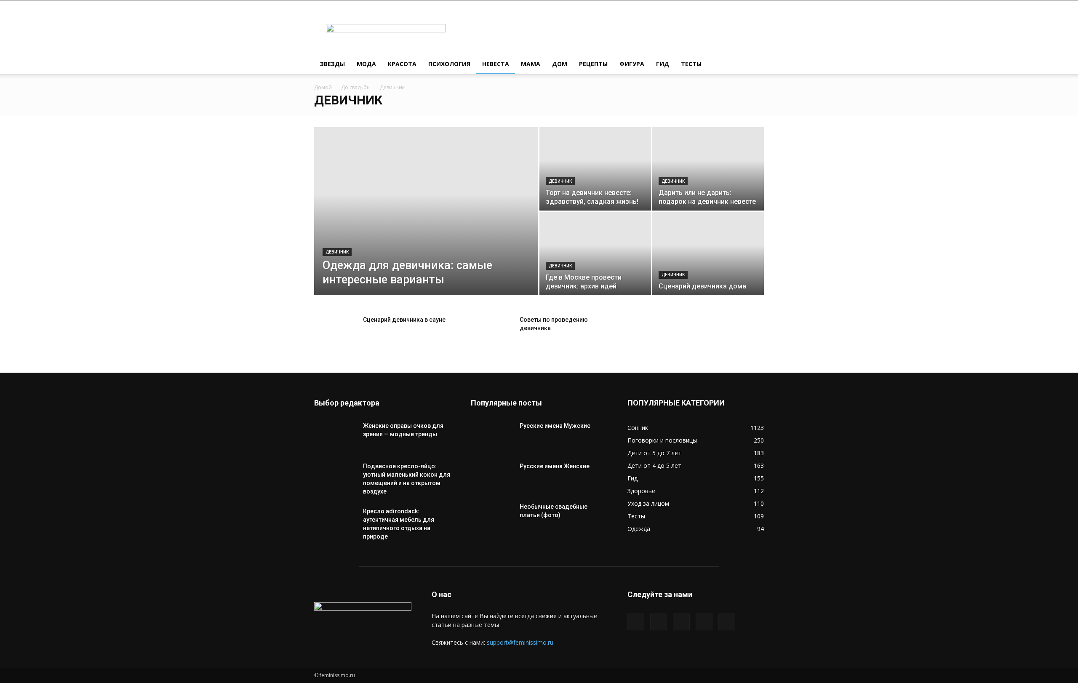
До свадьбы (356, 87)
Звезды (332, 64)
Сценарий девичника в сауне (404, 319)
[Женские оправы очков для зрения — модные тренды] (335, 436)
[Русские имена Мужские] (492, 436)
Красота (402, 64)
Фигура (631, 64)
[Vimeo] (681, 622)
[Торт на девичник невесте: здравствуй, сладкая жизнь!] (595, 169)
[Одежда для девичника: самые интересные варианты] (426, 224)
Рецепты (593, 64)
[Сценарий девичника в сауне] (335, 330)
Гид (662, 64)
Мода (366, 64)
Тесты (691, 64)
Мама (530, 64)
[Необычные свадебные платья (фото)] (492, 517)
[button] (754, 65)
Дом (559, 64)
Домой (323, 87)
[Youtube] (726, 622)
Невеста (495, 64)
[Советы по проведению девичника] (492, 330)
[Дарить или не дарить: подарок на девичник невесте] (708, 169)
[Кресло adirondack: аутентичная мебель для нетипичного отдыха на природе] (335, 521)
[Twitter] (658, 622)
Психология (449, 64)
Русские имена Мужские (555, 425)
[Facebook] (635, 622)
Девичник (337, 252)
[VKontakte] (704, 622)
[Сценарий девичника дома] (708, 253)
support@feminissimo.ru (520, 642)
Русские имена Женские (555, 466)
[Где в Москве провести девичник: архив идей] (595, 253)
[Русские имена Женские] (492, 476)
